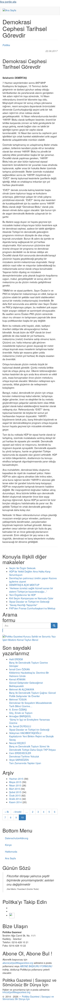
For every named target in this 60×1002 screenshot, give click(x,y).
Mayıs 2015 (15, 782)
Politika (6, 45)
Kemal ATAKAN (17, 679)
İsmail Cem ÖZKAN (19, 669)
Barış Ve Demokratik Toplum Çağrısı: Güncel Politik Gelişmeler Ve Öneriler (32, 694)
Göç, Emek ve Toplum (20, 713)
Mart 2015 (14, 788)
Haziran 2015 (16, 778)
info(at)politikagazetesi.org (16, 992)
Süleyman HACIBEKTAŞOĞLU (25, 733)
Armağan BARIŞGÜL (20, 716)
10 (22, 817)
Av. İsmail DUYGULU (20, 726)
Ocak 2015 (15, 795)
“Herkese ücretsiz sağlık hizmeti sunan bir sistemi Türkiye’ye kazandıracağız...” (31, 590)
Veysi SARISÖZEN (19, 759)
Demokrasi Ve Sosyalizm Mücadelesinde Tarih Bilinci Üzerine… (30, 704)
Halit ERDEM (16, 659)
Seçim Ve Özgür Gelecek (22, 568)
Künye (8, 845)
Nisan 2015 (15, 785)
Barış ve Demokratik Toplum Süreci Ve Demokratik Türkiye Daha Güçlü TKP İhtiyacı (32, 748)
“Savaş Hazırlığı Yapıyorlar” (23, 605)
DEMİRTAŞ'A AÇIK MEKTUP (24, 585)
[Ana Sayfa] (9, 10)
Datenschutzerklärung (16, 838)
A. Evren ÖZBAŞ (18, 709)
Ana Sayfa (10, 858)
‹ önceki (17, 811)
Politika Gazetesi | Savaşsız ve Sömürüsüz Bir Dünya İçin (28, 998)
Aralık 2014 (15, 798)
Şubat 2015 (15, 792)
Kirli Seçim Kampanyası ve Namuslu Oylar (31, 598)
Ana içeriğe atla (8, 1)
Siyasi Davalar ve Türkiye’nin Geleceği (29, 601)
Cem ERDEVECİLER (20, 753)
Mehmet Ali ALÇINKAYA (21, 689)
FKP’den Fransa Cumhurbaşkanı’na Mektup (32, 608)
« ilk (7, 811)
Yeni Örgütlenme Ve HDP (22, 595)
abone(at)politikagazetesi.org (17, 962)
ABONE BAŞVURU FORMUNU (36, 966)
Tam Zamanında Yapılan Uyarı (25, 763)
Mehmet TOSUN (17, 699)
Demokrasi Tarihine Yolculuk (24, 756)
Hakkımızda (11, 851)
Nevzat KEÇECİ (17, 743)
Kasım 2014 (15, 802)
